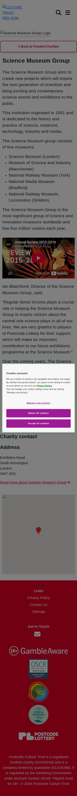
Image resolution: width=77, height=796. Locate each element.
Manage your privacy (38, 403)
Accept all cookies (38, 423)
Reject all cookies (38, 413)
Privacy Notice (44, 385)
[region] (38, 398)
